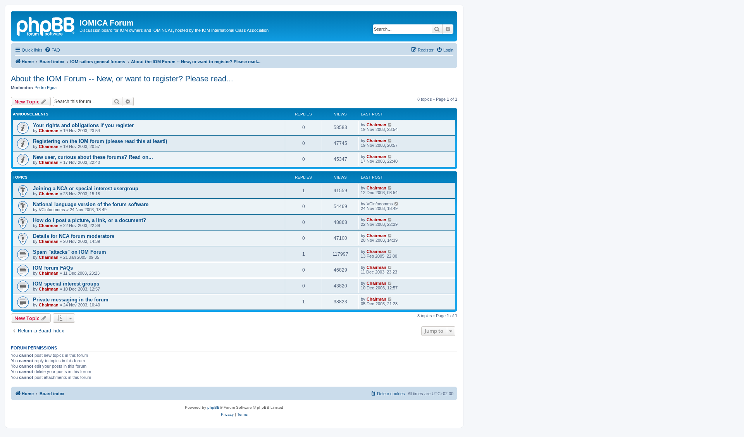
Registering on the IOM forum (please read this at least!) (100, 141)
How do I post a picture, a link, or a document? (89, 220)
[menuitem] (52, 50)
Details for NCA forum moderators (73, 236)
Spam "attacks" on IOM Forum (69, 252)
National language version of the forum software (90, 204)
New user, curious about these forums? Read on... (93, 157)
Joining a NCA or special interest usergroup (85, 188)
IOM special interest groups (66, 284)
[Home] (46, 25)
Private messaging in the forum (70, 300)
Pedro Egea (45, 87)
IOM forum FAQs (53, 268)
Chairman (49, 130)
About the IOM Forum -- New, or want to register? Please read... (122, 78)
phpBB (213, 407)
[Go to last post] (390, 124)
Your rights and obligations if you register (83, 125)
